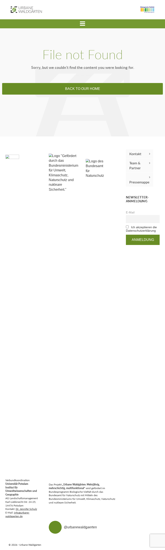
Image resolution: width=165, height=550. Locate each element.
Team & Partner (135, 165)
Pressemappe (139, 182)
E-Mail (130, 212)
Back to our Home (82, 89)
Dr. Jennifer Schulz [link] (26, 509)
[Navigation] (82, 23)
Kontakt (135, 153)
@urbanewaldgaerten (80, 527)
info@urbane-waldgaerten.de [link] (17, 514)
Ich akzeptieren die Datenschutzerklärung (141, 228)
